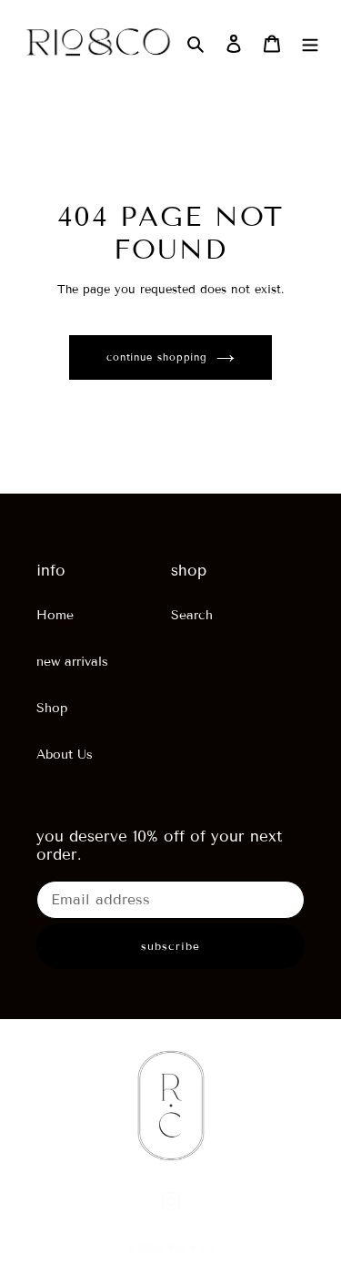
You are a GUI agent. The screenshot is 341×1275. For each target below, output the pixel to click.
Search (192, 615)
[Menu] (310, 44)
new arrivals (72, 661)
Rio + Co (191, 1247)
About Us (64, 754)
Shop (51, 708)
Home (55, 615)
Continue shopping (156, 357)
